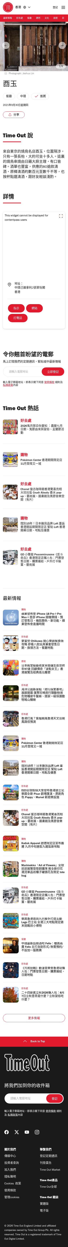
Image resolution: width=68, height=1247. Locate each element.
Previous (5, 45)
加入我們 (10, 1170)
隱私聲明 (10, 1177)
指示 (16, 308)
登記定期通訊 (48, 1156)
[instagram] (37, 1132)
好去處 (19, 18)
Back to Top (37, 1041)
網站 (34, 308)
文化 (47, 18)
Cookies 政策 (12, 1183)
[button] (61, 216)
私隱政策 (8, 385)
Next (62, 45)
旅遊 (55, 18)
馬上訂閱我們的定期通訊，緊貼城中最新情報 (32, 362)
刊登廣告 (45, 1163)
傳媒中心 (10, 1156)
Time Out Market (50, 1170)
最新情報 (7, 18)
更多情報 (34, 1018)
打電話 (17, 318)
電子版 (44, 1211)
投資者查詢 (11, 1163)
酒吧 (38, 18)
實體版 (44, 1204)
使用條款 (49, 382)
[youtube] (27, 1132)
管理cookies (11, 1197)
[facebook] (6, 1132)
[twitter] (17, 1132)
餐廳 (29, 18)
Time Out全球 (48, 1187)
